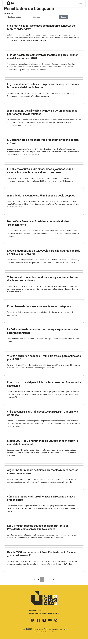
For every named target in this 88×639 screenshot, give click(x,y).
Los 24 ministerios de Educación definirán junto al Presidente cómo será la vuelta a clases (37, 527)
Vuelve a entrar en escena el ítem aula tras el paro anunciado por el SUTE (44, 357)
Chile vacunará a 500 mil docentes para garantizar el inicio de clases (42, 413)
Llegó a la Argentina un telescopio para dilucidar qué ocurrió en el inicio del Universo (43, 252)
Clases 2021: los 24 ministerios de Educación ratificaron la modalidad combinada (42, 442)
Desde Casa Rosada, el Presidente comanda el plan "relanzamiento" (38, 223)
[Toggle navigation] (80, 3)
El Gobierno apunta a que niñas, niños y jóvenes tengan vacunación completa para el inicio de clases (40, 170)
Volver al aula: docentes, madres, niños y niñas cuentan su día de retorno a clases (42, 278)
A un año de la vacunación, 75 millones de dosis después (41, 195)
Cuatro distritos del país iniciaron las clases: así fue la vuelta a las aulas (44, 384)
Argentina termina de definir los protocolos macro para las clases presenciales (42, 471)
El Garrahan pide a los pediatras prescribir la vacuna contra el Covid (43, 141)
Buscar (64, 17)
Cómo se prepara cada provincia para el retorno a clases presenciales (41, 498)
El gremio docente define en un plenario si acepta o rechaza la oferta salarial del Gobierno (43, 85)
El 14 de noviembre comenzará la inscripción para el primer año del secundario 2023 (42, 56)
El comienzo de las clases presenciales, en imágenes (39, 306)
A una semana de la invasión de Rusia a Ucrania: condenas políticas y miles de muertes (42, 112)
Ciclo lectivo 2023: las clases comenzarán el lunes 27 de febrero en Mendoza (41, 27)
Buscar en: (8, 13)
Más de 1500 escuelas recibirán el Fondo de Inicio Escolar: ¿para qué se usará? (42, 553)
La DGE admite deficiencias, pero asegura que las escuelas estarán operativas (42, 331)
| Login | (51, 632)
